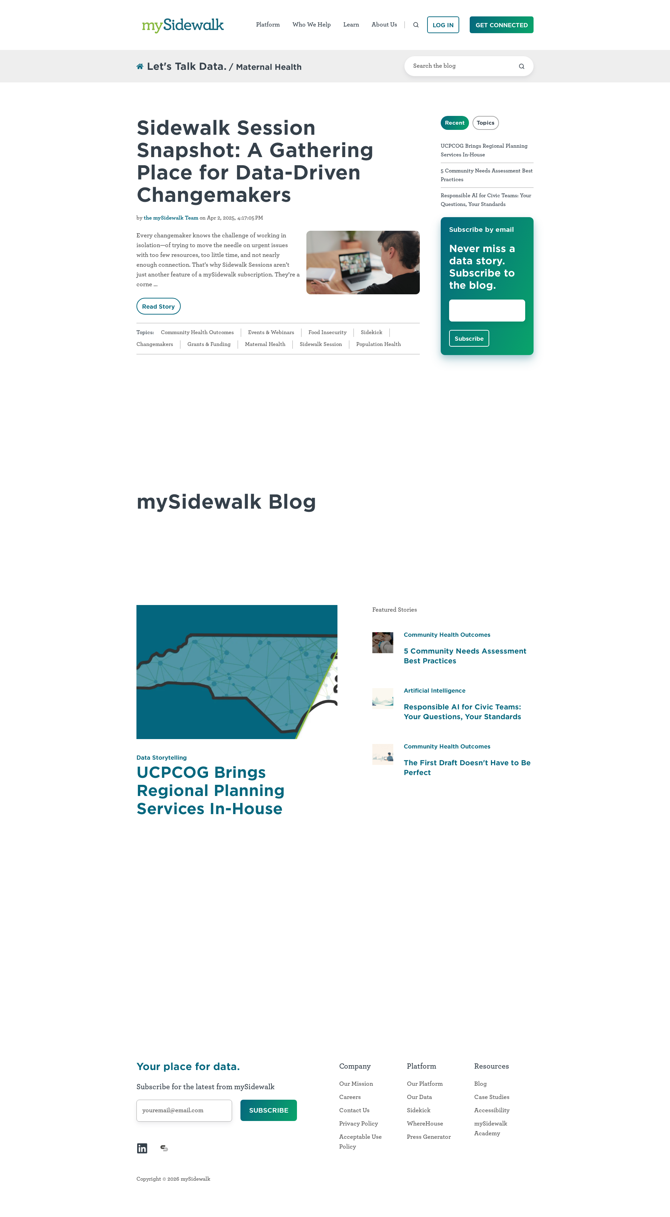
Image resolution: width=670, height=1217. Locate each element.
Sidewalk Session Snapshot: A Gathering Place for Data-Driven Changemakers (255, 160)
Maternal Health (265, 344)
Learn (351, 25)
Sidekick (371, 332)
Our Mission (356, 1084)
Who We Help (311, 25)
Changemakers (154, 344)
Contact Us (354, 1110)
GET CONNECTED (502, 24)
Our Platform (425, 1084)
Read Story (158, 306)
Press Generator (429, 1137)
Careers (350, 1097)
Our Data (419, 1097)
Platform (268, 25)
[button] (415, 24)
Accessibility (491, 1110)
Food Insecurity (327, 332)
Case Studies (491, 1097)
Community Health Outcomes (197, 332)
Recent (455, 122)
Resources (491, 1066)
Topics (485, 122)
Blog (480, 1084)
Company (355, 1066)
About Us (384, 25)
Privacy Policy (358, 1124)
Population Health (378, 344)
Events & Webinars (271, 332)
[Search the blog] (521, 66)
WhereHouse (425, 1124)
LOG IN (443, 24)
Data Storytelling (161, 757)
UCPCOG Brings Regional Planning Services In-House (210, 790)
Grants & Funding (209, 344)
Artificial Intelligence (435, 690)
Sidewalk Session (321, 344)
